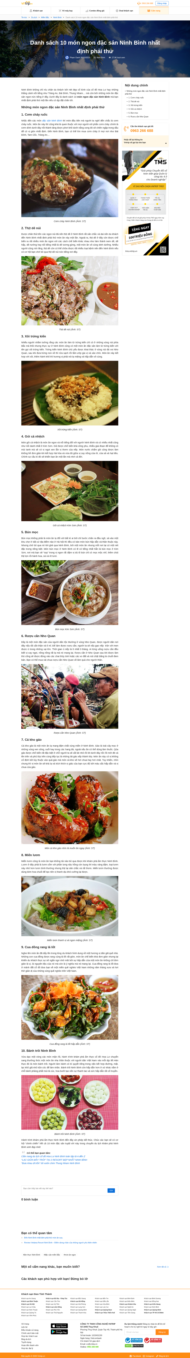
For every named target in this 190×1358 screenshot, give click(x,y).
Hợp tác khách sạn (29, 1336)
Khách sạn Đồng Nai (151, 1301)
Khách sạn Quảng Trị (28, 1313)
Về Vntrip (25, 1324)
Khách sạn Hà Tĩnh (52, 1304)
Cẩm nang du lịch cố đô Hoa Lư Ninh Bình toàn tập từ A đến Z (53, 1156)
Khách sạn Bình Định (127, 1298)
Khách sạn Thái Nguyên (54, 1313)
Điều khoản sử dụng (29, 1330)
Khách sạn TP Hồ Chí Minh (154, 1313)
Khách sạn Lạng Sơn (77, 1307)
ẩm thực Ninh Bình (32, 1255)
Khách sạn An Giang (28, 1298)
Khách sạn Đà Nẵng (77, 1301)
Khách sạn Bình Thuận (29, 1301)
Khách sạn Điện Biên (127, 1301)
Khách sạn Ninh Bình (151, 1307)
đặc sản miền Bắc (52, 1255)
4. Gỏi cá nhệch (135, 109)
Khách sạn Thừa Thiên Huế (105, 1313)
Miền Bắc (45, 17)
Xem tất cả (162, 1267)
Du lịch (34, 17)
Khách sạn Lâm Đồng (54, 1307)
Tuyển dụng (26, 1342)
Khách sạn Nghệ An (127, 1307)
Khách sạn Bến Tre (101, 1298)
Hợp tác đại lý (27, 1348)
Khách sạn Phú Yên (53, 1310)
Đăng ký (162, 1332)
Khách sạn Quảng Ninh (152, 1310)
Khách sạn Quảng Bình (78, 1310)
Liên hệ (24, 1327)
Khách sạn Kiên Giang (152, 1304)
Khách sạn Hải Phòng (78, 1304)
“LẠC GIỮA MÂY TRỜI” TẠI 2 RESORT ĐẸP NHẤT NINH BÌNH (54, 1160)
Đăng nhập (162, 3)
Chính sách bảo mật (29, 1333)
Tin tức (24, 17)
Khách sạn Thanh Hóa (78, 1313)
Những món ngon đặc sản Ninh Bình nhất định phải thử (145, 92)
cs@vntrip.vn (91, 1344)
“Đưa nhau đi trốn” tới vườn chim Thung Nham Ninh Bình (50, 1163)
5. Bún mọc (133, 113)
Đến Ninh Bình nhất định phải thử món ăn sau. (43, 1238)
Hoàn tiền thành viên (30, 1345)
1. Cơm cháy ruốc (136, 98)
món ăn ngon (70, 1255)
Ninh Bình (57, 17)
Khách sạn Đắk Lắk (102, 1301)
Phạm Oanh (75, 57)
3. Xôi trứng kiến (135, 105)
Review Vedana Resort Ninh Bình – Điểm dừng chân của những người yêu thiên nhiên (60, 1243)
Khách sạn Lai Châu (28, 1307)
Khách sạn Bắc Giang (78, 1298)
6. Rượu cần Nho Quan (138, 117)
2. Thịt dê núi (133, 101)
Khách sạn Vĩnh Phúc (28, 1315)
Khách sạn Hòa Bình (102, 1304)
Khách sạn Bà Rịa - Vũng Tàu (56, 1298)
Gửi (111, 1190)
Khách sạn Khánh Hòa (128, 1304)
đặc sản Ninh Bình (52, 120)
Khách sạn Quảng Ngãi (128, 1310)
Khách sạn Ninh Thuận (29, 1310)
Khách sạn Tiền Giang (127, 1313)
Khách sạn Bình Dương (152, 1298)
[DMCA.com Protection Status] (134, 1345)
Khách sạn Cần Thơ (53, 1301)
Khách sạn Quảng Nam (103, 1310)
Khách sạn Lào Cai (101, 1307)
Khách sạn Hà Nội (28, 1304)
